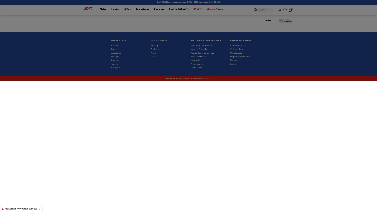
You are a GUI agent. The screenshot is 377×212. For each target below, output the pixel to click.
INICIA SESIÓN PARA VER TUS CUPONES (21, 209)
